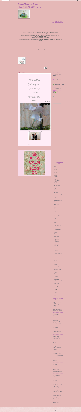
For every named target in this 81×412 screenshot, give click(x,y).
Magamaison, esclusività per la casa (57, 344)
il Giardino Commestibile (56, 398)
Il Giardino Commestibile (57, 263)
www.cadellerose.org (58, 79)
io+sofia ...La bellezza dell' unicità (57, 401)
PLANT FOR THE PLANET (56, 352)
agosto (55, 288)
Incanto (55, 188)
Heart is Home (56, 212)
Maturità (55, 232)
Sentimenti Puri (56, 191)
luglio (55, 289)
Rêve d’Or (55, 182)
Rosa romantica (55, 364)
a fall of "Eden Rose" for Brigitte (58, 214)
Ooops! (55, 218)
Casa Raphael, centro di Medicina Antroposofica (57, 305)
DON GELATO (55, 313)
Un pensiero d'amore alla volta (57, 387)
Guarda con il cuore (55, 328)
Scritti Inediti (54, 379)
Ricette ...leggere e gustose (56, 361)
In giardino (54, 332)
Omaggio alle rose (55, 349)
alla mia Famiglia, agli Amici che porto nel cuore (58, 247)
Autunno (55, 272)
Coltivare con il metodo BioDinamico (57, 310)
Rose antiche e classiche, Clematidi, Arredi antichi (57, 370)
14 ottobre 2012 (56, 245)
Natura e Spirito (55, 346)
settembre (56, 286)
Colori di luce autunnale (57, 229)
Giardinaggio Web (55, 324)
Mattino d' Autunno (56, 275)
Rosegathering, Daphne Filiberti (57, 374)
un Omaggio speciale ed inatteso (58, 280)
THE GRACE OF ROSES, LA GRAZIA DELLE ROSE (58, 385)
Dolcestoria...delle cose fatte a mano (57, 315)
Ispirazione (55, 256)
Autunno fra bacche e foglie (57, 226)
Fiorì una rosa (56, 250)
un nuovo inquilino (56, 279)
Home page (29, 148)
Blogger (55, 410)
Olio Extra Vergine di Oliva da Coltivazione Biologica (57, 348)
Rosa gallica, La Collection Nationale (57, 363)
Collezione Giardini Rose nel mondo (57, 309)
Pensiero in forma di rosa (57, 237)
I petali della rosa (56, 270)
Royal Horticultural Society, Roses (57, 377)
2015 (54, 170)
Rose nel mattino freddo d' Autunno (57, 181)
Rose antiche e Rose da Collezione (57, 368)
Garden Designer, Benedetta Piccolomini (56, 322)
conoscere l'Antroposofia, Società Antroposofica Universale (57, 396)
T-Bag (53, 383)
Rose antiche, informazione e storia (57, 371)
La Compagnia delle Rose (56, 336)
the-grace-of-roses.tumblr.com (59, 84)
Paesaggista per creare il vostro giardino (57, 354)
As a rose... (55, 184)
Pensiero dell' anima (56, 284)
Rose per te (55, 249)
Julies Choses (54, 335)
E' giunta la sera (56, 233)
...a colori (55, 197)
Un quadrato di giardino (56, 388)
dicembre (56, 176)
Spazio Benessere (55, 380)
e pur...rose (55, 222)
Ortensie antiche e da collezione (57, 350)
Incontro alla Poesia (55, 333)
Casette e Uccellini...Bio (56, 306)
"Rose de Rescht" (56, 228)
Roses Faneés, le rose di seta (56, 375)
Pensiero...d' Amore (56, 244)
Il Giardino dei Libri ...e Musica (57, 331)
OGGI (55, 242)
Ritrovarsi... (55, 260)
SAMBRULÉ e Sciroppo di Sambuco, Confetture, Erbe (58, 194)
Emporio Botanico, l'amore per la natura (57, 317)
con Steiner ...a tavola (55, 394)
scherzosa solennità (56, 283)
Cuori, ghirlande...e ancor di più (57, 311)
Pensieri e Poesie (55, 357)
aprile (55, 293)
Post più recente (21, 148)
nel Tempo (55, 230)
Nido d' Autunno (56, 236)
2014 (54, 172)
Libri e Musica (54, 342)
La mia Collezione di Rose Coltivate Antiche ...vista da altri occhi (57, 338)
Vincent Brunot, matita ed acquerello (57, 391)
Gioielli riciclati (55, 326)
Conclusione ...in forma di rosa (58, 189)
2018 (54, 166)
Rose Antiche (54, 365)
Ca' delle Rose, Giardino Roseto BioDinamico (57, 303)
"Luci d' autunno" (56, 273)
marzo (55, 295)
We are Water (54, 392)
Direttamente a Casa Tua (56, 314)
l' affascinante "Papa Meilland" (58, 277)
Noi (54, 201)
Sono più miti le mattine (57, 269)
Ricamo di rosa (56, 235)
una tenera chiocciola (57, 221)
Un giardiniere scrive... (56, 386)
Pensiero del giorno (56, 219)
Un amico (55, 205)
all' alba (55, 207)
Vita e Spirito (56, 268)
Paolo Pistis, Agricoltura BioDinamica (58, 355)
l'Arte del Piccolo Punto (56, 402)
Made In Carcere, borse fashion (57, 343)
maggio (55, 292)
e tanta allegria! (56, 192)
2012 (54, 175)
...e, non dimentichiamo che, (58, 200)
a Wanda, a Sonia (56, 204)
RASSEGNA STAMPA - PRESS (57, 88)
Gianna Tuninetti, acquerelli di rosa (57, 323)
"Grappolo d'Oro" (56, 239)
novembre (56, 177)
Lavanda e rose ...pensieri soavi (57, 339)
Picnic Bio (54, 359)
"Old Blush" (55, 264)
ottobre (55, 179)
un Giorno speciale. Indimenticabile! (56, 241)
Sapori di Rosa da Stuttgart (57, 215)
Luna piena (55, 186)
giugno (55, 290)
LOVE (55, 257)
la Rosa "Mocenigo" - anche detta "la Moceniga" (58, 266)
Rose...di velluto (55, 372)
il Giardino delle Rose (55, 399)
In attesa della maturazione (57, 225)
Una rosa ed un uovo (57, 261)
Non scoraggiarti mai (57, 185)
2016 (54, 169)
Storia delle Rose (55, 381)
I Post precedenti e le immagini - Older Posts (42, 148)
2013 (54, 173)
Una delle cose (56, 276)
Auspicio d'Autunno (56, 198)
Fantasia (55, 211)
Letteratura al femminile (56, 341)
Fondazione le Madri (55, 320)
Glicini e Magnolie (55, 327)
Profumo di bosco (55, 360)
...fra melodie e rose (56, 196)
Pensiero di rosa (56, 208)
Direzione (55, 254)
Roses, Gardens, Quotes (56, 376)
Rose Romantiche (55, 366)
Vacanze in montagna (55, 390)
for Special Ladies (55, 397)
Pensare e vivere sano (55, 356)
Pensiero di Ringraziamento (58, 253)
